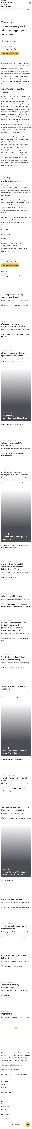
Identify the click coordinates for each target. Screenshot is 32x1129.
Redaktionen (5, 1087)
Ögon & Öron (11, 412)
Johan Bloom (16, 1069)
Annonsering (5, 1090)
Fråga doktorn (5, 1106)
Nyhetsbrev (4, 1109)
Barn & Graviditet (12, 321)
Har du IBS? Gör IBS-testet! (12, 899)
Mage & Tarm (10, 896)
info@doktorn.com (21, 1074)
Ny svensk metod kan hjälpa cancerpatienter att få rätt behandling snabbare (13, 566)
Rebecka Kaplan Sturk (16, 1065)
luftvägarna (11, 350)
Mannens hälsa (12, 748)
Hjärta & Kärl (10, 593)
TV (2, 1104)
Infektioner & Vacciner (13, 292)
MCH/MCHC (6, 1014)
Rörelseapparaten (11, 775)
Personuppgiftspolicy (7, 1092)
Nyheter (3, 1101)
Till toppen (17, 1124)
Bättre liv (9, 654)
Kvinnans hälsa (11, 469)
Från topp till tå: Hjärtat (11, 596)
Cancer (9, 561)
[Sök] (23, 9)
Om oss (3, 1084)
